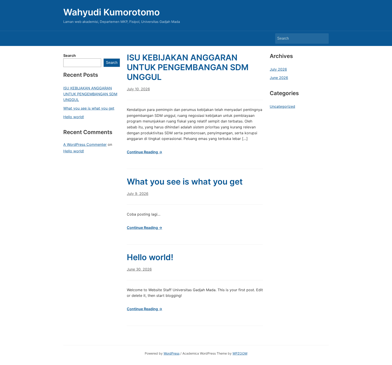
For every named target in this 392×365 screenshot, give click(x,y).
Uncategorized (282, 106)
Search (323, 38)
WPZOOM (240, 353)
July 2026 (278, 69)
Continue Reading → (144, 152)
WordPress (171, 353)
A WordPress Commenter (85, 144)
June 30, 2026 (139, 269)
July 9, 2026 (137, 193)
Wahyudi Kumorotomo (111, 12)
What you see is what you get (88, 108)
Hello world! (73, 117)
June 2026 (279, 77)
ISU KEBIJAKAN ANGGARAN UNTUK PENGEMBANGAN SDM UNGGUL (90, 94)
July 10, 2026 (138, 89)
